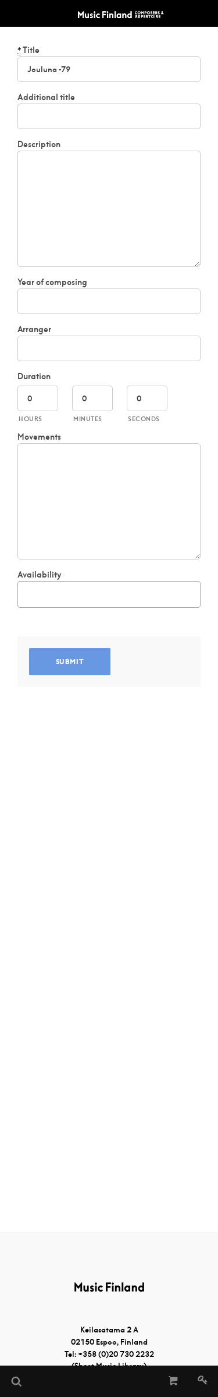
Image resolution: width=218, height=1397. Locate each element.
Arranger (34, 329)
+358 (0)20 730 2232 (116, 1354)
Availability (39, 574)
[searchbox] (27, 592)
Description (38, 144)
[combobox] (109, 594)
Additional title (46, 97)
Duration (34, 376)
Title (28, 50)
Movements (39, 437)
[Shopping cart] (173, 1381)
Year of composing (52, 282)
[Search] (15, 1381)
